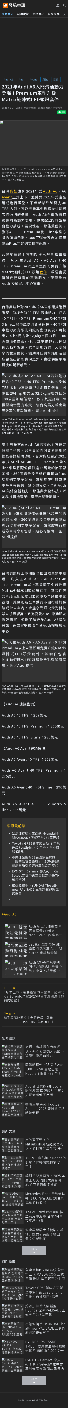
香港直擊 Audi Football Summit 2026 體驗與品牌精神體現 (45, 1108)
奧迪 (45, 79)
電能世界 (54, 14)
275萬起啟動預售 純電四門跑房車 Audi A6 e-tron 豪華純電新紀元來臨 (46, 948)
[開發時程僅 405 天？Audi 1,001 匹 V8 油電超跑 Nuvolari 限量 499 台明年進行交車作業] (13, 1070)
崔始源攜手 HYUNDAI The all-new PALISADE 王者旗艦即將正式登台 (35, 889)
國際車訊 (38, 14)
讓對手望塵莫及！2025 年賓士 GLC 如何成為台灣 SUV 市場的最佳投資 (45, 1180)
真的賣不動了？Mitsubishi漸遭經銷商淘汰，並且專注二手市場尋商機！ (44, 1144)
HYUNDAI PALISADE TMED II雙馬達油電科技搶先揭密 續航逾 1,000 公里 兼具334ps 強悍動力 (45, 1346)
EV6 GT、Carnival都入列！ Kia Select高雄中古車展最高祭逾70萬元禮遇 (35, 875)
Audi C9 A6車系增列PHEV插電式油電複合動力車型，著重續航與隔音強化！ (45, 966)
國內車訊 (8, 14)
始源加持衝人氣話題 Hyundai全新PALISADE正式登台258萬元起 (35, 835)
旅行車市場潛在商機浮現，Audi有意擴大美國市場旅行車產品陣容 (44, 1051)
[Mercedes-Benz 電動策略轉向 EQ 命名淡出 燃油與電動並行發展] (13, 1199)
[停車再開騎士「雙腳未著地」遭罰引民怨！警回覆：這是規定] (13, 1235)
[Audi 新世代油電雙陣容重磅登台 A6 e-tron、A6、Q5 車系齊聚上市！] (16, 931)
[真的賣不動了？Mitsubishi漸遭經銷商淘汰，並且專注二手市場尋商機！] (13, 1145)
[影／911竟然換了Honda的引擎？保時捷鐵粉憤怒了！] (13, 1163)
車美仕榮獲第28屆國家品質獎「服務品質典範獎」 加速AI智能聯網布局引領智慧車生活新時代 (36, 861)
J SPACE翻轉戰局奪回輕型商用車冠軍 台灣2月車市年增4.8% (44, 1216)
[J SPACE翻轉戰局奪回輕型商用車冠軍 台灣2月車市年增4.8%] (13, 1217)
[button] (63, 5)
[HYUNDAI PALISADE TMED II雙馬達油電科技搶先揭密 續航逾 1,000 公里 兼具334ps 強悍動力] (13, 1347)
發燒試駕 (23, 14)
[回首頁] (17, 5)
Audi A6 (8, 79)
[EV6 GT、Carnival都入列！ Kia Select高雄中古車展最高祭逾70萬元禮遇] (13, 1365)
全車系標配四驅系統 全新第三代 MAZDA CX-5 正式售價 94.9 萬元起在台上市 (45, 1274)
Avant (33, 79)
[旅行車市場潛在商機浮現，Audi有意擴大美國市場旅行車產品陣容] (13, 1052)
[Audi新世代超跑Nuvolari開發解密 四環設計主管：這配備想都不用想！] (13, 1091)
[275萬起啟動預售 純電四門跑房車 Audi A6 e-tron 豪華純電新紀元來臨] (16, 949)
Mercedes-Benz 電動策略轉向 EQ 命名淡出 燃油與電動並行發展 (45, 1198)
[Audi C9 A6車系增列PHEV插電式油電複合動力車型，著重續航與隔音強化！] (16, 967)
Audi (21, 79)
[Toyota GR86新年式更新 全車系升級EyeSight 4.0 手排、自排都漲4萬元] (13, 1293)
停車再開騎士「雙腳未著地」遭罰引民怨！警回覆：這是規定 (44, 1234)
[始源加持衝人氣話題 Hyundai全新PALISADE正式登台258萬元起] (13, 1311)
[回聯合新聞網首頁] (5, 5)
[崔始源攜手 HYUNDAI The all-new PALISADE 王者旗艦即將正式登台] (13, 1329)
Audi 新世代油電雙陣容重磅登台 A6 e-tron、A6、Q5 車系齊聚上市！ (45, 930)
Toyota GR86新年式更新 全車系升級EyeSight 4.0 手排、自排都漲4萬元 (36, 847)
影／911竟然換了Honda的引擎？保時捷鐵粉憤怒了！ (45, 1162)
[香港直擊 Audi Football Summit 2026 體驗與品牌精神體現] (13, 1109)
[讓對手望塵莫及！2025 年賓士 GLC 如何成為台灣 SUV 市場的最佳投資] (13, 1181)
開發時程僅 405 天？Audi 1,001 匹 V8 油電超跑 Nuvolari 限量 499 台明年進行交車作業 (45, 1069)
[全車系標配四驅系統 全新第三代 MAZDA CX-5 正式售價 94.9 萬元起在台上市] (13, 1275)
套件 (56, 79)
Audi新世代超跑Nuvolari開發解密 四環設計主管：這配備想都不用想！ (45, 1090)
